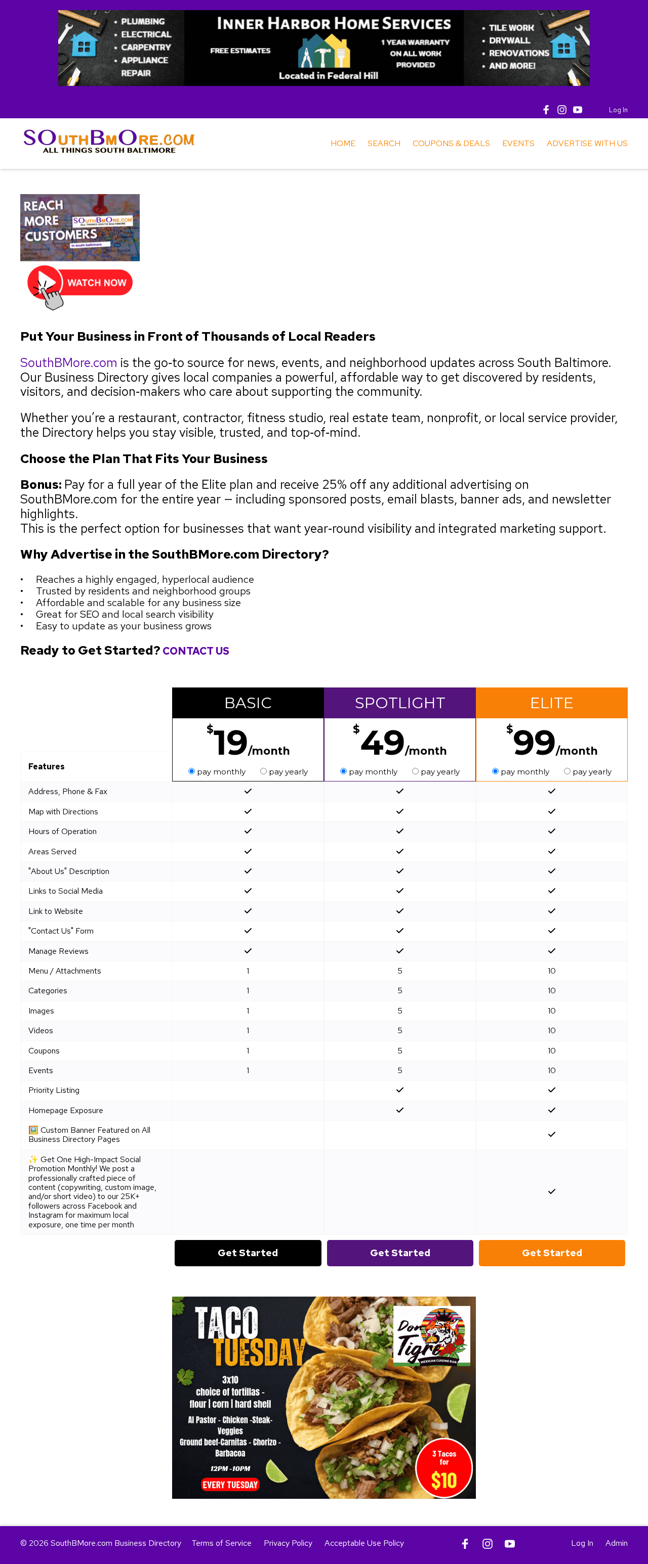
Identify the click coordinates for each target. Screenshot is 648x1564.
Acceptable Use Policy (364, 1543)
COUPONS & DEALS (451, 143)
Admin (616, 1543)
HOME (343, 143)
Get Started (248, 1253)
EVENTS (518, 143)
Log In (618, 110)
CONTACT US (196, 651)
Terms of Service (221, 1543)
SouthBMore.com (68, 362)
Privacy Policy (288, 1543)
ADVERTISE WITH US (587, 143)
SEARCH (384, 143)
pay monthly (221, 771)
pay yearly (287, 771)
